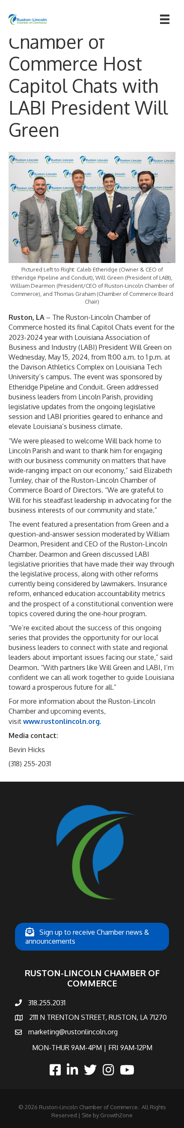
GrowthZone (116, 1115)
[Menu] (164, 19)
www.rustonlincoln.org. (62, 721)
